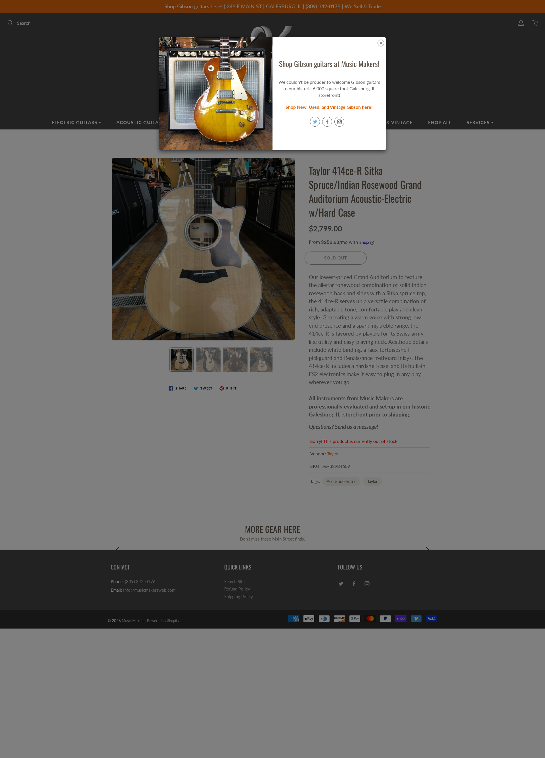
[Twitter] (315, 122)
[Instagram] (339, 122)
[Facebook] (327, 122)
